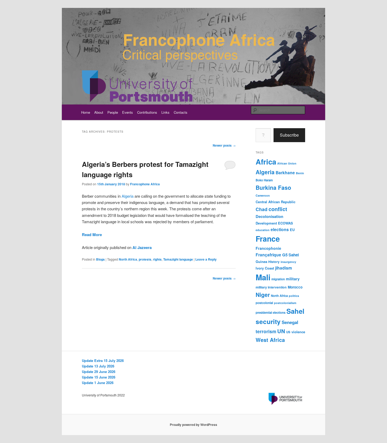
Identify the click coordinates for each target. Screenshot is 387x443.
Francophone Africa (145, 184)
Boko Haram (264, 180)
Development (266, 223)
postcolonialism (285, 303)
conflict (278, 209)
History (274, 261)
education (263, 230)
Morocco (295, 287)
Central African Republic (275, 201)
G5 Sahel (290, 255)
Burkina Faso (273, 187)
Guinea (261, 261)
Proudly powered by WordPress (193, 424)
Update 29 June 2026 (98, 371)
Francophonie (268, 248)
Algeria (127, 196)
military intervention (271, 287)
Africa (266, 161)
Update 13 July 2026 (98, 366)
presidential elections (270, 312)
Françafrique (268, 255)
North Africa (128, 259)
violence (298, 331)
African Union (286, 163)
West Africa (270, 340)
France (268, 238)
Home (85, 112)
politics (294, 296)
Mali (263, 277)
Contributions (147, 112)
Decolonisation (269, 216)
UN (281, 331)
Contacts (180, 112)
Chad (261, 209)
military (293, 278)
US (288, 332)
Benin (300, 173)
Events (127, 112)
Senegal (290, 322)
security (268, 321)
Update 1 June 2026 (97, 382)
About (98, 112)
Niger (263, 294)
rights (157, 259)
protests (145, 259)
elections (280, 229)
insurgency (288, 262)
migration (278, 279)
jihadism (283, 268)
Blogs (100, 259)
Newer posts (224, 145)
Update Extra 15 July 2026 (103, 360)
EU (292, 229)
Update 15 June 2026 (98, 377)
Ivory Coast (265, 268)
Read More (92, 234)
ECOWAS (285, 223)
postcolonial (264, 303)
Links (165, 112)
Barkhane (285, 173)
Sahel (295, 311)
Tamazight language (178, 259)
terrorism (266, 331)
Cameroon (263, 195)
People (112, 112)
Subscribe (289, 135)
